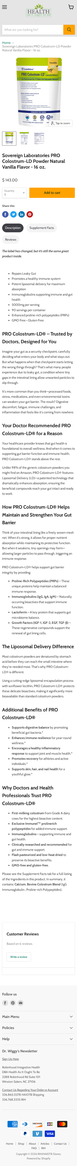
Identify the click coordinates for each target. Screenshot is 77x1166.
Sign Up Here (10, 1059)
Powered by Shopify (38, 1158)
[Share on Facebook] (5, 214)
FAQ (34, 1148)
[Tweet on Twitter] (13, 214)
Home (6, 43)
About (32, 1143)
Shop (21, 1143)
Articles (45, 1143)
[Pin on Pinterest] (30, 214)
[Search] (69, 30)
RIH (43, 1148)
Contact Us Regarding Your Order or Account (30, 1090)
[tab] (13, 228)
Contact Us (60, 1143)
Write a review (18, 956)
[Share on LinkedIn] (21, 214)
